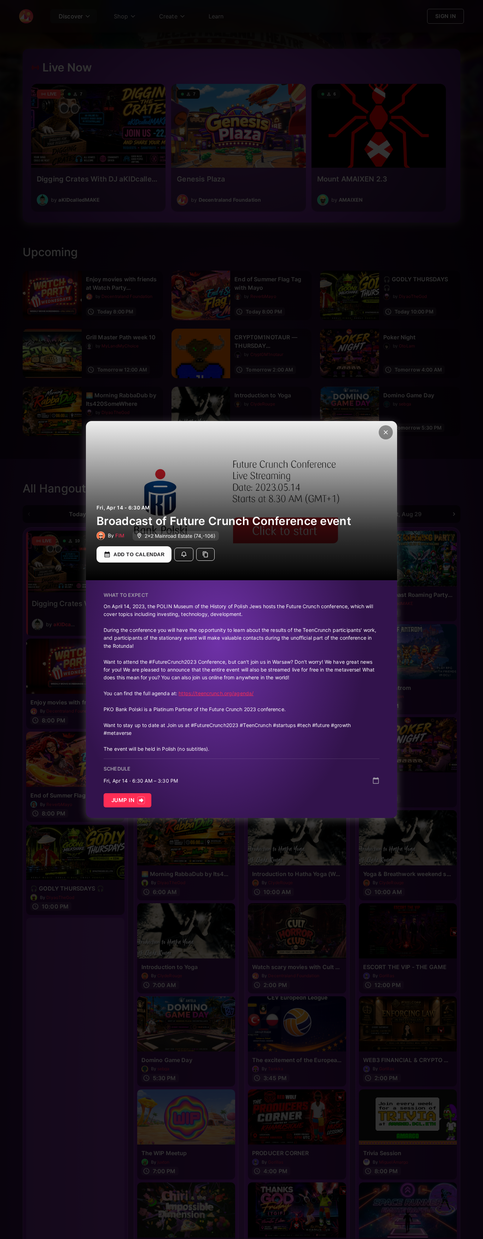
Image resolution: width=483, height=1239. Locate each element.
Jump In (122, 800)
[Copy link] (205, 554)
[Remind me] (183, 554)
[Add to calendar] (375, 780)
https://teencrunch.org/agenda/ (216, 693)
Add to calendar (139, 554)
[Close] (386, 432)
